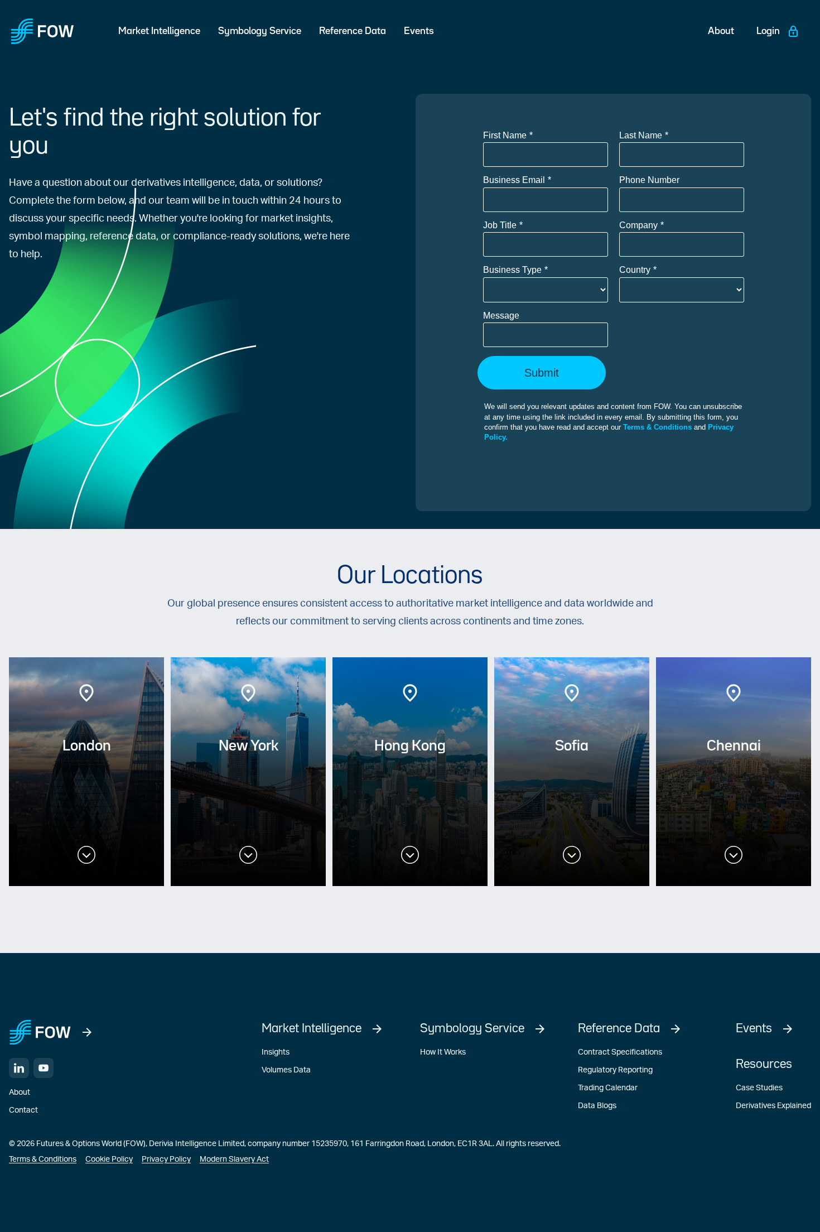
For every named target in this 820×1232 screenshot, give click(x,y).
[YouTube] (43, 1068)
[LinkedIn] (19, 1068)
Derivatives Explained (773, 1106)
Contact (23, 1110)
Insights (276, 1052)
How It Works (443, 1052)
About (19, 1092)
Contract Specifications (620, 1052)
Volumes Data (286, 1070)
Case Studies (759, 1088)
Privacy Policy (166, 1159)
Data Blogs (597, 1106)
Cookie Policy (109, 1159)
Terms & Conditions (42, 1159)
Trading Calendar (608, 1088)
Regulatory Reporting (615, 1070)
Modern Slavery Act (234, 1159)
